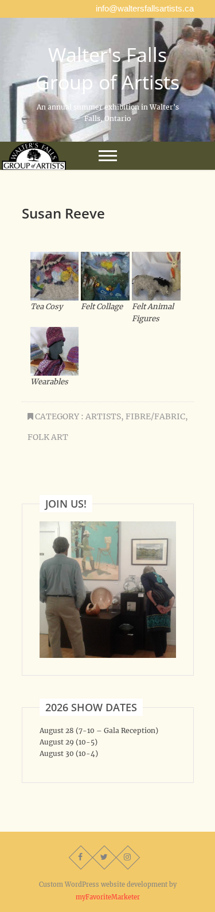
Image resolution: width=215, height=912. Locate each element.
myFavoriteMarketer (108, 897)
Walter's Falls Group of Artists (107, 68)
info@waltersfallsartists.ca (145, 8)
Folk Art (48, 437)
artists (103, 416)
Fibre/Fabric (155, 416)
